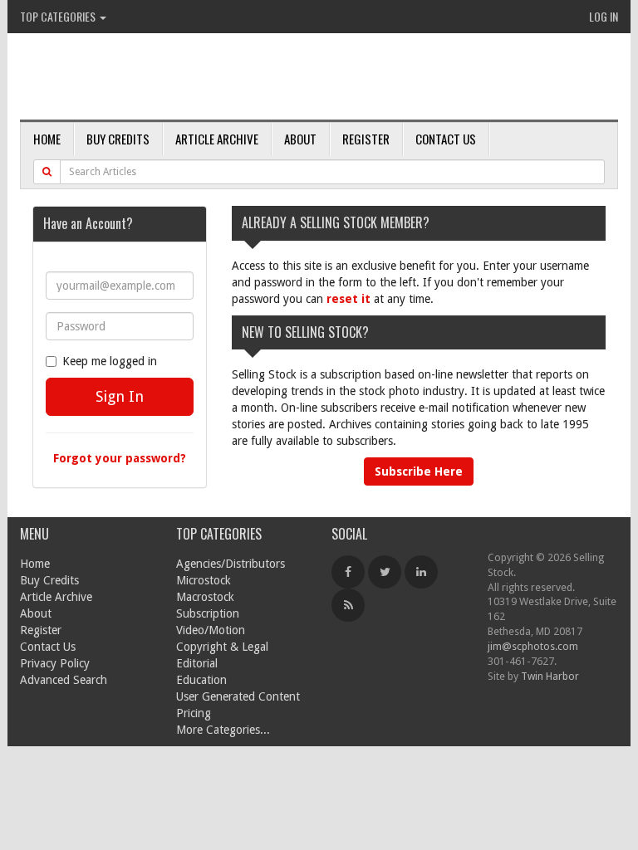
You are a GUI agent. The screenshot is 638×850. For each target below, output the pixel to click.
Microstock (203, 580)
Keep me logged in (109, 361)
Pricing (193, 713)
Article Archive (216, 138)
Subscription (207, 613)
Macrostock (205, 596)
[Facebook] (348, 572)
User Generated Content (238, 696)
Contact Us (445, 138)
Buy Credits (118, 138)
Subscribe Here (419, 471)
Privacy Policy (55, 663)
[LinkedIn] (421, 572)
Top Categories (59, 16)
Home (47, 138)
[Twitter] (384, 572)
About (300, 138)
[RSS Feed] (348, 605)
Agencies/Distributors (230, 563)
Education (201, 679)
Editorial (197, 663)
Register (366, 138)
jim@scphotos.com (533, 646)
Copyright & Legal (222, 646)
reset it (348, 298)
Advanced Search (63, 679)
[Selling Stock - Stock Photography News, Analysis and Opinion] (212, 78)
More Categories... (223, 729)
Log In (603, 16)
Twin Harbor (550, 676)
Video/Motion (210, 630)
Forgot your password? (119, 458)
